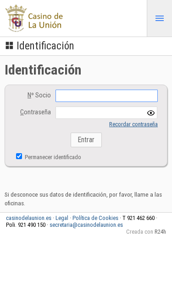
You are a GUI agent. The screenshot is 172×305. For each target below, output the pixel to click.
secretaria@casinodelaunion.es (86, 224)
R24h (160, 231)
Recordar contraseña (133, 124)
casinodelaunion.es (28, 217)
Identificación (45, 46)
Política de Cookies (95, 217)
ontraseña (35, 112)
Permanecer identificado (52, 157)
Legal (61, 217)
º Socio (39, 95)
